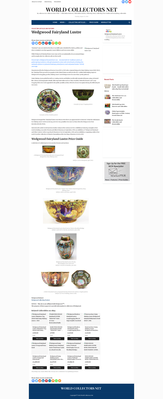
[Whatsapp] (56, 43)
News (62, 22)
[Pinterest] (46, 43)
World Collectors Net (81, 9)
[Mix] (53, 43)
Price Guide (93, 22)
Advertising (47, 1)
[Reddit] (39, 43)
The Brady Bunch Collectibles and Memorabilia (117, 122)
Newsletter (57, 1)
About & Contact (37, 1)
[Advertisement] (117, 59)
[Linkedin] (43, 43)
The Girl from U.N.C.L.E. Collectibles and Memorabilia (119, 98)
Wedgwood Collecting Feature (40, 300)
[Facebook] (123, 1)
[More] (59, 43)
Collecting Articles (77, 22)
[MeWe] (49, 43)
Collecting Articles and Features (42, 28)
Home (55, 22)
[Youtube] (129, 1)
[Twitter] (126, 1)
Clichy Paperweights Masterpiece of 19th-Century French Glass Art (121, 113)
